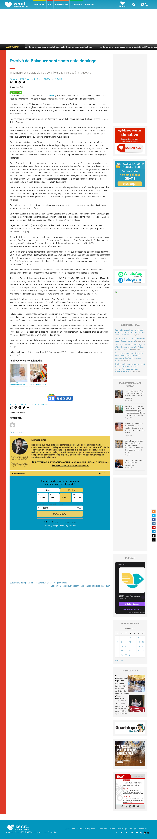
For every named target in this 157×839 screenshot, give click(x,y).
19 (139, 646)
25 (134, 651)
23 (126, 651)
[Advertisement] (78, 26)
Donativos (89, 5)
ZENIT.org (50, 95)
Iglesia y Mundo (62, 5)
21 (117, 651)
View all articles (17, 432)
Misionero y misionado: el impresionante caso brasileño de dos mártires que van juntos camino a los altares (135, 428)
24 (130, 651)
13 (143, 642)
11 (134, 642)
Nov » (122, 660)
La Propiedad (89, 829)
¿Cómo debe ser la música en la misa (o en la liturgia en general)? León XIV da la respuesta (135, 394)
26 (139, 651)
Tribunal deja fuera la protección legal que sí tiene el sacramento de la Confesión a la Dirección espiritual (130, 347)
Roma (50, 5)
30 (126, 655)
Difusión (112, 829)
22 (122, 651)
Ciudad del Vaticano (53, 79)
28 (117, 655)
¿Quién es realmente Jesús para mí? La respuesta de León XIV (121, 701)
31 (130, 655)
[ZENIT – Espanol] (19, 4)
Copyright (132, 829)
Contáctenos (143, 829)
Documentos (76, 5)
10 (130, 642)
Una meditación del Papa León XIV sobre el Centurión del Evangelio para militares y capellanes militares (130, 332)
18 (134, 646)
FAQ (81, 829)
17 (130, 646)
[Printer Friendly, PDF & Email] (16, 92)
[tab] (123, 776)
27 (143, 651)
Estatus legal (122, 829)
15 (122, 646)
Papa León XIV (40, 5)
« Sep (117, 660)
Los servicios (102, 829)
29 (122, 655)
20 (143, 646)
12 (139, 642)
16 (126, 646)
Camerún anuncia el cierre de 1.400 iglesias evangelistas (134, 463)
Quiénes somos (71, 829)
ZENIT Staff (36, 79)
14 (117, 646)
